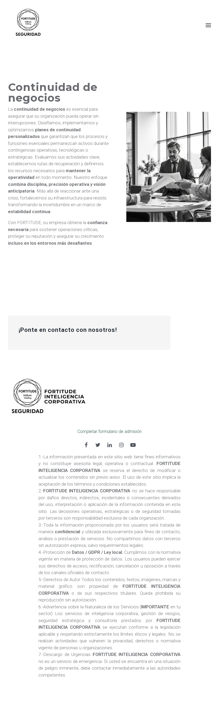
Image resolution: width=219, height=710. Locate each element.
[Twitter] (97, 445)
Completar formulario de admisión (109, 431)
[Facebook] (86, 445)
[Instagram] (121, 445)
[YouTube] (133, 445)
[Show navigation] (207, 25)
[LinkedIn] (109, 445)
